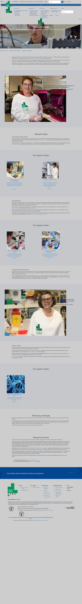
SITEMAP (51, 510)
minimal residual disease (29, 277)
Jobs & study (46, 495)
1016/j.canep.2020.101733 (32, 460)
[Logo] (9, 3)
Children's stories (36, 487)
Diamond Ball (58, 490)
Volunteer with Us (47, 497)
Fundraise (46, 492)
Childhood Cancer (39, 1)
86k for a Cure (58, 489)
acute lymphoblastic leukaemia (36, 58)
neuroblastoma (34, 208)
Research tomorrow (27, 50)
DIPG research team (16, 144)
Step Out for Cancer (58, 496)
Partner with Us (47, 493)
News (46, 1)
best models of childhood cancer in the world (38, 214)
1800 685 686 (23, 506)
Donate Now (71, 472)
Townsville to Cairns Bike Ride (59, 493)
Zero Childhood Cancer (33, 351)
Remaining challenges (14, 50)
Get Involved (31, 1)
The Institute (15, 1)
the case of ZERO (16, 356)
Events (45, 490)
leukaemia (37, 275)
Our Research (23, 1)
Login (64, 1)
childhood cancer (42, 139)
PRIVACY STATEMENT (46, 510)
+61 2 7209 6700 (30, 506)
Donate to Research (46, 488)
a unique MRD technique (62, 277)
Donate (69, 1)
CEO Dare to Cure (59, 487)
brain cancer (32, 142)
